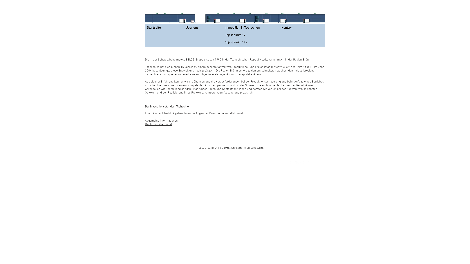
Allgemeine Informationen (161, 121)
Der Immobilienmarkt (158, 124)
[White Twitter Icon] (297, 163)
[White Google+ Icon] (302, 163)
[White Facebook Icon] (292, 163)
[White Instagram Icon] (307, 163)
